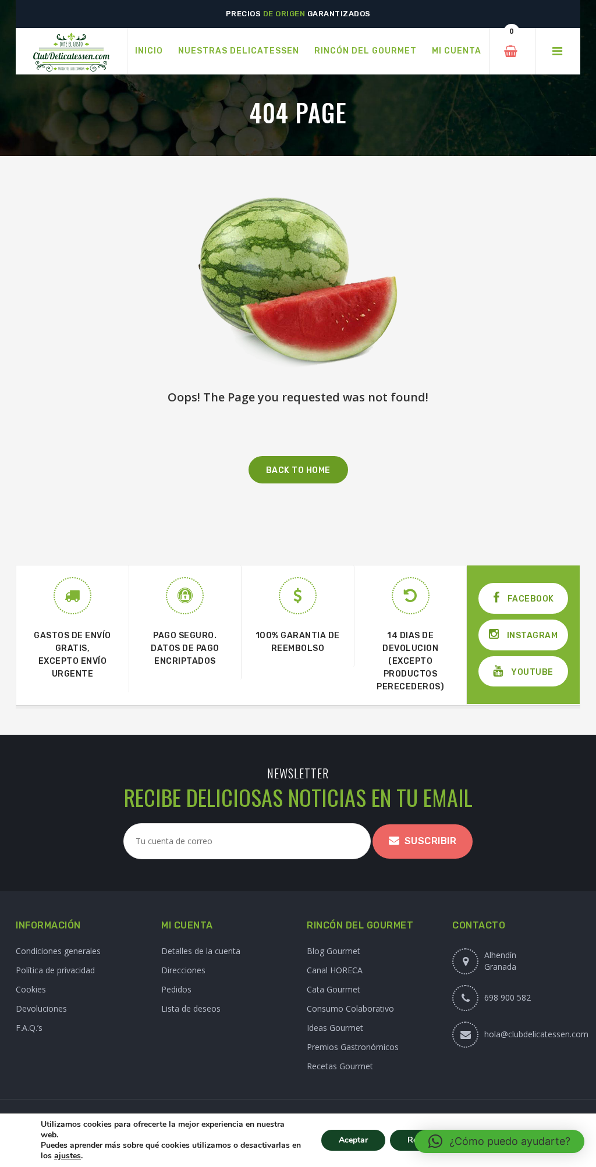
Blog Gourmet (333, 950)
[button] (499, 1141)
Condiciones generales (58, 950)
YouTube (531, 672)
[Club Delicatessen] (71, 51)
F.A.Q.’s (29, 1027)
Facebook (529, 599)
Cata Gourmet (333, 989)
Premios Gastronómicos (353, 1046)
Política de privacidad (55, 970)
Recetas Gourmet (340, 1066)
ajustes (67, 1156)
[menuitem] (149, 51)
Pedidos (176, 989)
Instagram (531, 636)
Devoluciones (41, 1008)
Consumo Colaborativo (350, 1008)
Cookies (31, 989)
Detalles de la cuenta (200, 950)
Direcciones (183, 970)
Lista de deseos (191, 1008)
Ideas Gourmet (335, 1027)
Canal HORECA (335, 970)
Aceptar (353, 1139)
